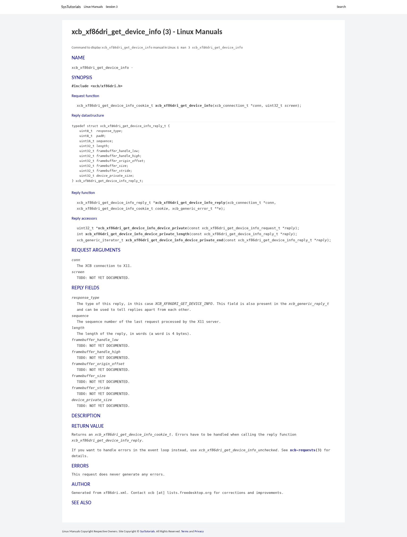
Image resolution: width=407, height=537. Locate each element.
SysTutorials (71, 7)
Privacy (199, 531)
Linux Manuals (93, 7)
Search (341, 7)
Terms (184, 531)
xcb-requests (302, 450)
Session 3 (112, 7)
